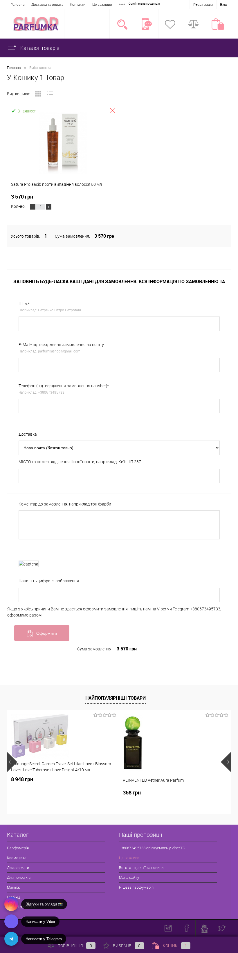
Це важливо (102, 4)
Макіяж (13, 887)
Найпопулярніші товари (115, 698)
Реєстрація (203, 4)
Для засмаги (18, 867)
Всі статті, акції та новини (141, 867)
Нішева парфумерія (136, 887)
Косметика (16, 857)
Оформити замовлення (43, 636)
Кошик (175, 945)
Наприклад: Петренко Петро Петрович (50, 310)
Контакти (77, 4)
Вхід (223, 4)
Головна (17, 4)
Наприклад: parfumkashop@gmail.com (49, 351)
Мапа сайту (129, 877)
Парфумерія (18, 847)
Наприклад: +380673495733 (41, 392)
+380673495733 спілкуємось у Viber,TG (152, 847)
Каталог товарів (39, 47)
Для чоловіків (18, 877)
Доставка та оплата (47, 4)
